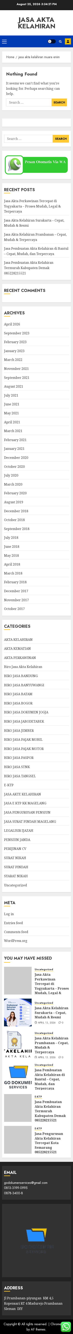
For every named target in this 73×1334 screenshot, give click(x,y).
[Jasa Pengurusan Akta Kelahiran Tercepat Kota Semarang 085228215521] (18, 1140)
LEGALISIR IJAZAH (18, 830)
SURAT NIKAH (15, 858)
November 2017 (16, 600)
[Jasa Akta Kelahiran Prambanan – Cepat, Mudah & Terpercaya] (18, 1044)
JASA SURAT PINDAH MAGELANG (30, 821)
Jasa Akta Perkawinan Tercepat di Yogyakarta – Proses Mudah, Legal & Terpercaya (32, 206)
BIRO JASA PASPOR (18, 757)
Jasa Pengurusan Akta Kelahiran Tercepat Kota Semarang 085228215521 (49, 1142)
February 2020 (15, 493)
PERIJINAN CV (15, 848)
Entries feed (13, 923)
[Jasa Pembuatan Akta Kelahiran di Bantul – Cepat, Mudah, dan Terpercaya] (18, 1076)
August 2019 (13, 502)
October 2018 (14, 520)
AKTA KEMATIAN (17, 648)
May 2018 (11, 555)
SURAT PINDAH (16, 867)
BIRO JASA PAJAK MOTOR (24, 748)
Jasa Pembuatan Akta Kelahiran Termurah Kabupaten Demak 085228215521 (28, 267)
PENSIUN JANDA (17, 839)
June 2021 (11, 404)
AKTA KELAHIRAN (18, 639)
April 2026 (12, 324)
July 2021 (11, 395)
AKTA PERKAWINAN (20, 657)
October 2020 (14, 466)
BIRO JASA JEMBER (19, 730)
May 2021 (11, 413)
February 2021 (15, 440)
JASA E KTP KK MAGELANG (25, 803)
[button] (4, 41)
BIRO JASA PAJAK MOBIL (23, 739)
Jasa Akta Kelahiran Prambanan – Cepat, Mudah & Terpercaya (52, 1045)
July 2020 (11, 475)
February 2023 (15, 342)
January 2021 (14, 448)
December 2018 (16, 511)
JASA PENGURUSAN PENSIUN (27, 812)
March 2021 (13, 431)
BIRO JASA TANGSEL (20, 776)
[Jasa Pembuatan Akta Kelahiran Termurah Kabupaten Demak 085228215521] (18, 1108)
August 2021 (13, 386)
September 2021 (16, 377)
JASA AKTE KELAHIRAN (22, 794)
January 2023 (14, 351)
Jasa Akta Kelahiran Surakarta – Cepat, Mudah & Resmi (51, 1012)
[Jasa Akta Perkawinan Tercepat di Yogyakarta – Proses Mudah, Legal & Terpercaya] (18, 981)
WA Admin (68, 41)
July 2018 (11, 537)
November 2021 (16, 368)
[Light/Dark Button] (52, 41)
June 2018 (11, 546)
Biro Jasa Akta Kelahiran (23, 666)
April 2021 (12, 422)
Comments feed (16, 932)
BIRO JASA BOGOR (18, 703)
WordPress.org (15, 940)
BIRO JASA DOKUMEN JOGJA (26, 712)
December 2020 (16, 457)
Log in (9, 914)
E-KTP (9, 785)
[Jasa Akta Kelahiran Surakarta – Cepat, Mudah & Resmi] (18, 1012)
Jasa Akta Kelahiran (36, 23)
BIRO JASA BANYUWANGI (24, 685)
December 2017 (16, 591)
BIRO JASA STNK (17, 767)
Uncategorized (15, 885)
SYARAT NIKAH (16, 876)
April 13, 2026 (47, 1023)
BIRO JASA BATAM (18, 694)
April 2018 (12, 564)
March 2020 (13, 484)
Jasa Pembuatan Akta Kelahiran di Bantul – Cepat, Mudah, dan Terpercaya (50, 1079)
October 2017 (14, 609)
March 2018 (13, 573)
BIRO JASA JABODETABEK (24, 721)
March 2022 (13, 359)
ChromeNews (59, 1324)
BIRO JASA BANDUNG (21, 676)
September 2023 (16, 333)
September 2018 (16, 529)
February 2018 (15, 582)
